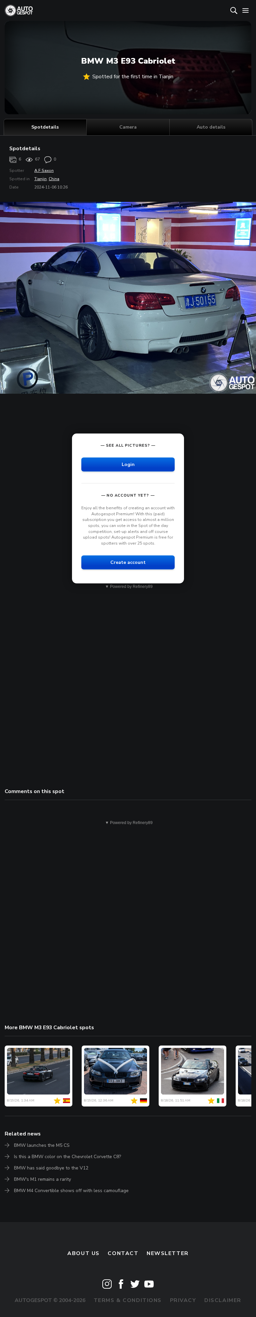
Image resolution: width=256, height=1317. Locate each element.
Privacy (183, 1300)
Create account (128, 562)
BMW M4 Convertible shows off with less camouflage (71, 1190)
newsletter (168, 1253)
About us (83, 1253)
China (54, 179)
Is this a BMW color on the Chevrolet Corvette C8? (67, 1156)
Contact (123, 1253)
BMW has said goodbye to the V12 (51, 1168)
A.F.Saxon (44, 170)
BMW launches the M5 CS (42, 1145)
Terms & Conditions (128, 1300)
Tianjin (40, 179)
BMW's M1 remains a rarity (42, 1179)
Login (128, 464)
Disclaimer (222, 1300)
